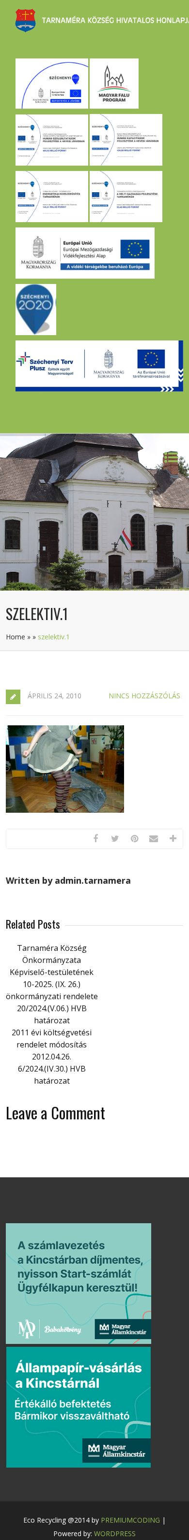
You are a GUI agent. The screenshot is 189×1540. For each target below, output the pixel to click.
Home (15, 636)
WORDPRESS (115, 1533)
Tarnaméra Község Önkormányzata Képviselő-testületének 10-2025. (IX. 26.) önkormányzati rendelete (52, 972)
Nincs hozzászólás (144, 695)
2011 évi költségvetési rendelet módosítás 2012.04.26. (52, 1044)
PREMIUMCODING (130, 1520)
